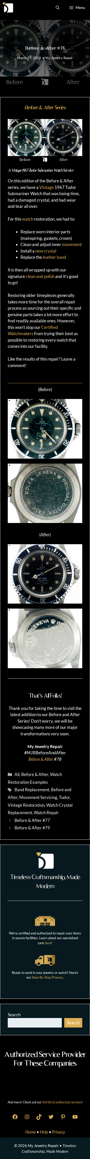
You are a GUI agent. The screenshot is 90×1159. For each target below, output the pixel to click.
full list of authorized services (62, 1102)
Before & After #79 (32, 827)
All (17, 774)
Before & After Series (45, 107)
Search (14, 1014)
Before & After (40, 759)
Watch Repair (46, 812)
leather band (54, 257)
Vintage (46, 187)
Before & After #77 (32, 820)
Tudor (64, 797)
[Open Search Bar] (57, 7)
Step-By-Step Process (47, 977)
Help (44, 1132)
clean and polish (40, 276)
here (48, 943)
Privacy (58, 1132)
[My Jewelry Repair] (7, 7)
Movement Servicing (38, 797)
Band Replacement (31, 789)
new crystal (45, 251)
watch (27, 219)
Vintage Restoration (26, 805)
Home (30, 1132)
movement (72, 244)
